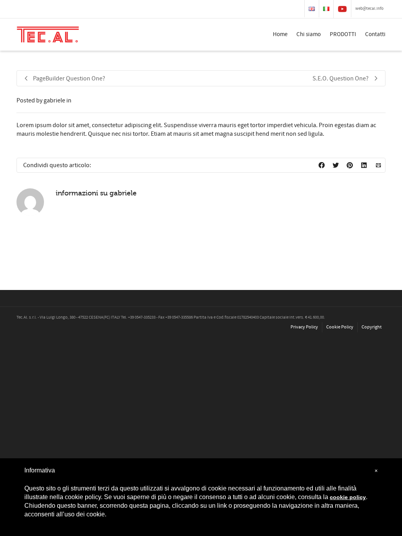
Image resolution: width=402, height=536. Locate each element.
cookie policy (348, 497)
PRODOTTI (343, 34)
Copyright (372, 327)
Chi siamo (308, 34)
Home (280, 34)
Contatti (375, 34)
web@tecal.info (369, 8)
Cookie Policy (339, 327)
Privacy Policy (304, 327)
